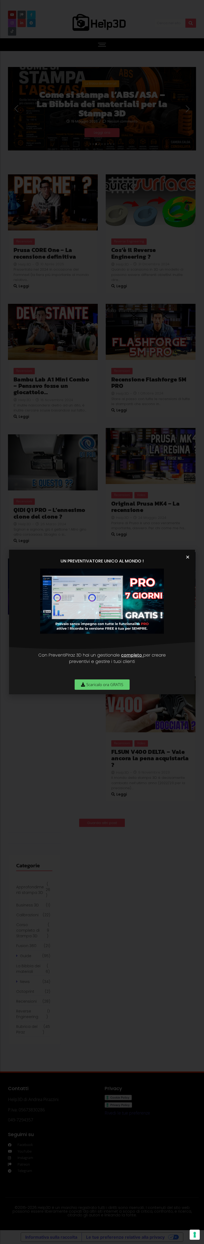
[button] (188, 557)
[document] (102, 622)
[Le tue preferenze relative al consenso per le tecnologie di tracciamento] (195, 1235)
